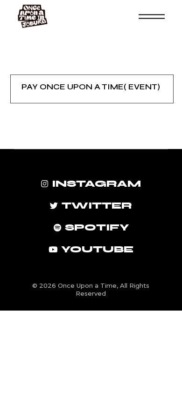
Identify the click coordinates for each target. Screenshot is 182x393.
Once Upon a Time (87, 285)
